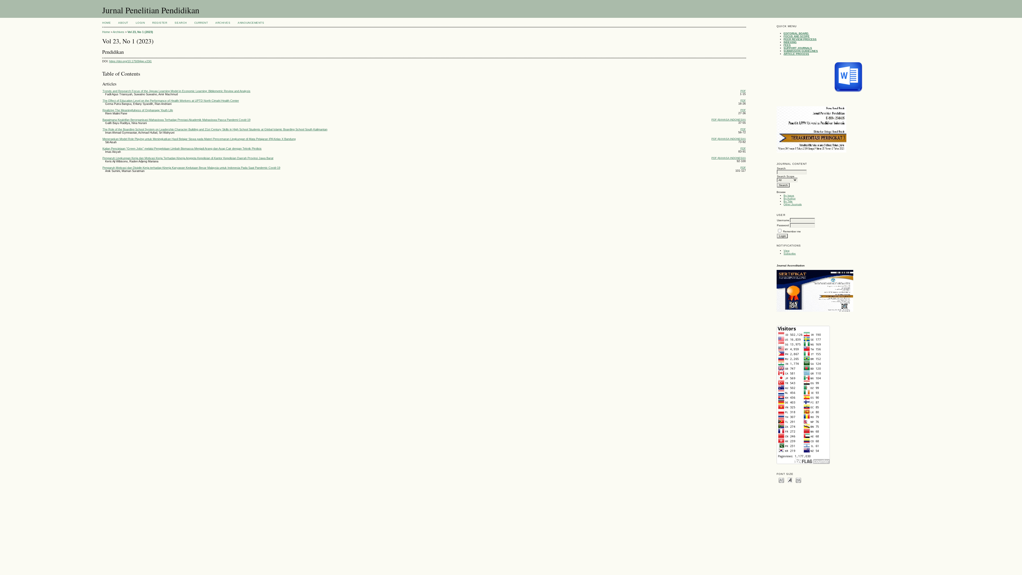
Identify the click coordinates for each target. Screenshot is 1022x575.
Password (783, 225)
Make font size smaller (781, 480)
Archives (222, 22)
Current (201, 22)
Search (181, 22)
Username (783, 220)
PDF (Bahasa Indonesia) (728, 119)
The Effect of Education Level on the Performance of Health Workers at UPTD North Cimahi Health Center (170, 100)
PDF (743, 90)
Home (106, 22)
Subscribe (790, 253)
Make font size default (790, 480)
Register (159, 22)
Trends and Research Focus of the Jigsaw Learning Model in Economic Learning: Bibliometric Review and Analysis (176, 91)
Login (140, 22)
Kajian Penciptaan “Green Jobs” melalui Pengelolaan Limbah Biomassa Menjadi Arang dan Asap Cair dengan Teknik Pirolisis (182, 148)
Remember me (792, 231)
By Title (788, 201)
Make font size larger (798, 480)
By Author (790, 198)
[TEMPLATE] (848, 77)
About (123, 22)
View (786, 250)
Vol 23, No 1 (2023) (140, 32)
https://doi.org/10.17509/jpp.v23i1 (130, 61)
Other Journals (793, 204)
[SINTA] (815, 310)
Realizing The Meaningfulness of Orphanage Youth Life (137, 110)
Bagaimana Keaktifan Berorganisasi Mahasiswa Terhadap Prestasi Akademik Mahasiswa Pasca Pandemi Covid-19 (176, 119)
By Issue (789, 195)
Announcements (251, 22)
